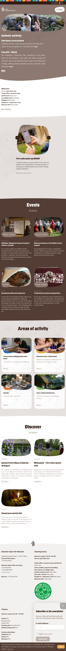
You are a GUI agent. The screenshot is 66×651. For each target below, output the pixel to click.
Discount (4, 621)
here (36, 46)
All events (33, 210)
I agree (45, 634)
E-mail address (42, 623)
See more (10, 649)
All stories (33, 432)
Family (3, 623)
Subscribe (43, 639)
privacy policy (47, 634)
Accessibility (54, 3)
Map (3, 70)
